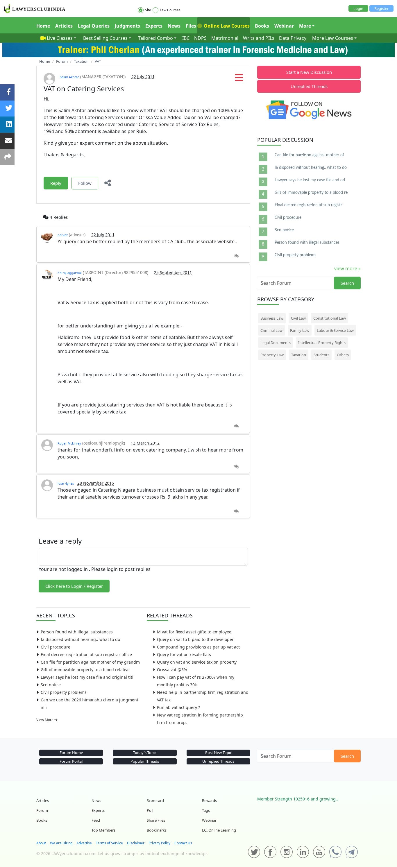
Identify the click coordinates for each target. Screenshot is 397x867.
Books (262, 26)
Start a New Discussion (309, 72)
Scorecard (155, 800)
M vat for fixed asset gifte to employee (194, 632)
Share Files (156, 820)
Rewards (209, 800)
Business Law (271, 318)
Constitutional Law (329, 318)
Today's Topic (144, 752)
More (305, 26)
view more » (347, 268)
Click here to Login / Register (74, 586)
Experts (153, 26)
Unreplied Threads (309, 86)
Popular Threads (144, 761)
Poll (150, 810)
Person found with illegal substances (77, 632)
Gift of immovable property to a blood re (311, 193)
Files (191, 26)
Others (343, 354)
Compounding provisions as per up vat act (198, 647)
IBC (185, 38)
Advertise (84, 843)
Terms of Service (109, 843)
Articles (64, 26)
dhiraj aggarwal (70, 273)
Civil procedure (55, 647)
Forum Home (71, 752)
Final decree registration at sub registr (308, 205)
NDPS (200, 38)
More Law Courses (332, 38)
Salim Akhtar (69, 77)
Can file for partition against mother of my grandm (90, 662)
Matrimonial (224, 38)
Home (43, 26)
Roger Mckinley (69, 443)
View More (45, 719)
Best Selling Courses (105, 38)
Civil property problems (64, 692)
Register (381, 8)
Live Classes (60, 38)
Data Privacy (292, 38)
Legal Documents (275, 342)
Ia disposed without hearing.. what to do (80, 639)
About (41, 843)
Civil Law (298, 318)
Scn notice (51, 684)
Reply (55, 183)
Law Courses (170, 10)
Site (148, 10)
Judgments (127, 26)
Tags (206, 810)
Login (358, 8)
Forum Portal (71, 761)
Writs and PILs (258, 38)
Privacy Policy (159, 843)
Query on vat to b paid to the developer (195, 639)
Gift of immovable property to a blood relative (85, 669)
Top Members (103, 830)
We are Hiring (61, 843)
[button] (239, 79)
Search (347, 283)
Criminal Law (271, 330)
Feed (96, 820)
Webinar (284, 26)
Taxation (298, 354)
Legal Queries (94, 26)
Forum (42, 810)
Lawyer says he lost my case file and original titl (87, 677)
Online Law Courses (226, 26)
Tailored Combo (155, 38)
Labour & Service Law (335, 330)
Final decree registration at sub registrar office (86, 654)
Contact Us (183, 843)
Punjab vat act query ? (178, 707)
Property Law (272, 354)
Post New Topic (218, 752)
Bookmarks (157, 830)
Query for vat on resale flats (184, 654)
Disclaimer (135, 843)
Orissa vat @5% (172, 669)
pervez (63, 235)
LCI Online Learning (219, 830)
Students (321, 354)
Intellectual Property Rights (322, 342)
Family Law (299, 330)
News (174, 26)
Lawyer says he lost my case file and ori (310, 180)
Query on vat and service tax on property (197, 662)
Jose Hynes (66, 483)
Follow (85, 183)
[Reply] (236, 256)
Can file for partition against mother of (309, 155)
